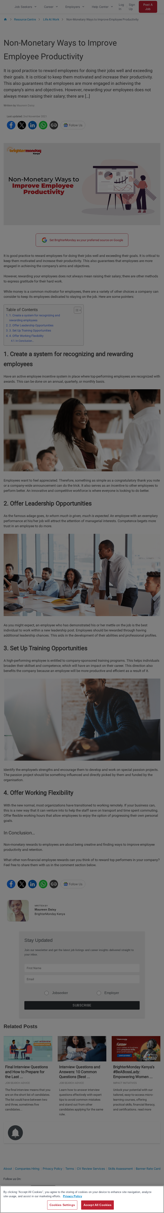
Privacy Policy (72, 1196)
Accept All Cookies (97, 1205)
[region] (82, 1199)
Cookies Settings (62, 1205)
